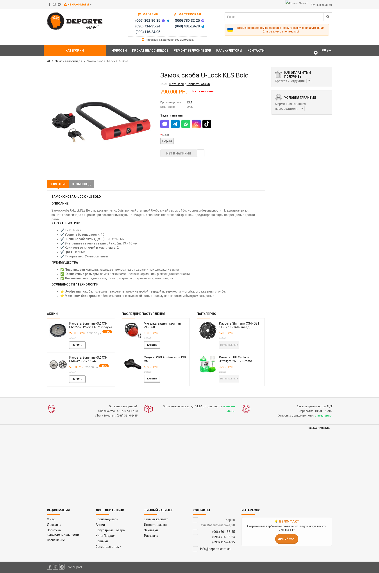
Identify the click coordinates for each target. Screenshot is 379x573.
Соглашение (56, 540)
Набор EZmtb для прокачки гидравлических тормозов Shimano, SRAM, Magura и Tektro (244, 329)
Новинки (102, 541)
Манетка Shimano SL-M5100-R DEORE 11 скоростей (91, 359)
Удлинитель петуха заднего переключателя (244, 359)
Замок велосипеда (68, 61)
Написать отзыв (198, 84)
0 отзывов (176, 84)
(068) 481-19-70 (187, 26)
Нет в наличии (178, 153)
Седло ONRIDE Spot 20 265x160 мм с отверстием (167, 359)
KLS (189, 102)
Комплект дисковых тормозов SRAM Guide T (88, 325)
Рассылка (151, 535)
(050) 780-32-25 (187, 20)
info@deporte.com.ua (215, 549)
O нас (51, 519)
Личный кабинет (156, 519)
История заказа (155, 524)
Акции (100, 524)
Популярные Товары (110, 530)
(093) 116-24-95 (148, 32)
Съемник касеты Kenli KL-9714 (167, 325)
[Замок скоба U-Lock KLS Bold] (101, 121)
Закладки (151, 530)
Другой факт (287, 538)
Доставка (54, 524)
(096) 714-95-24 (147, 26)
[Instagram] (196, 124)
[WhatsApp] (185, 124)
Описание (58, 184)
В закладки (200, 153)
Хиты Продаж (105, 535)
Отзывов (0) (81, 184)
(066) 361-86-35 (147, 20)
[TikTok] (206, 124)
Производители (107, 519)
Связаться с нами (108, 546)
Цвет (165, 135)
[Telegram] (168, 20)
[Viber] (163, 20)
